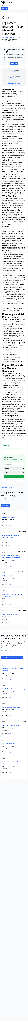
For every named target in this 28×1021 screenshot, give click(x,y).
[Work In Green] (9, 2)
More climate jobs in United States (12, 449)
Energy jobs (6, 445)
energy (21, 40)
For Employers (6, 5)
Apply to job (14, 63)
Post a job (4, 8)
